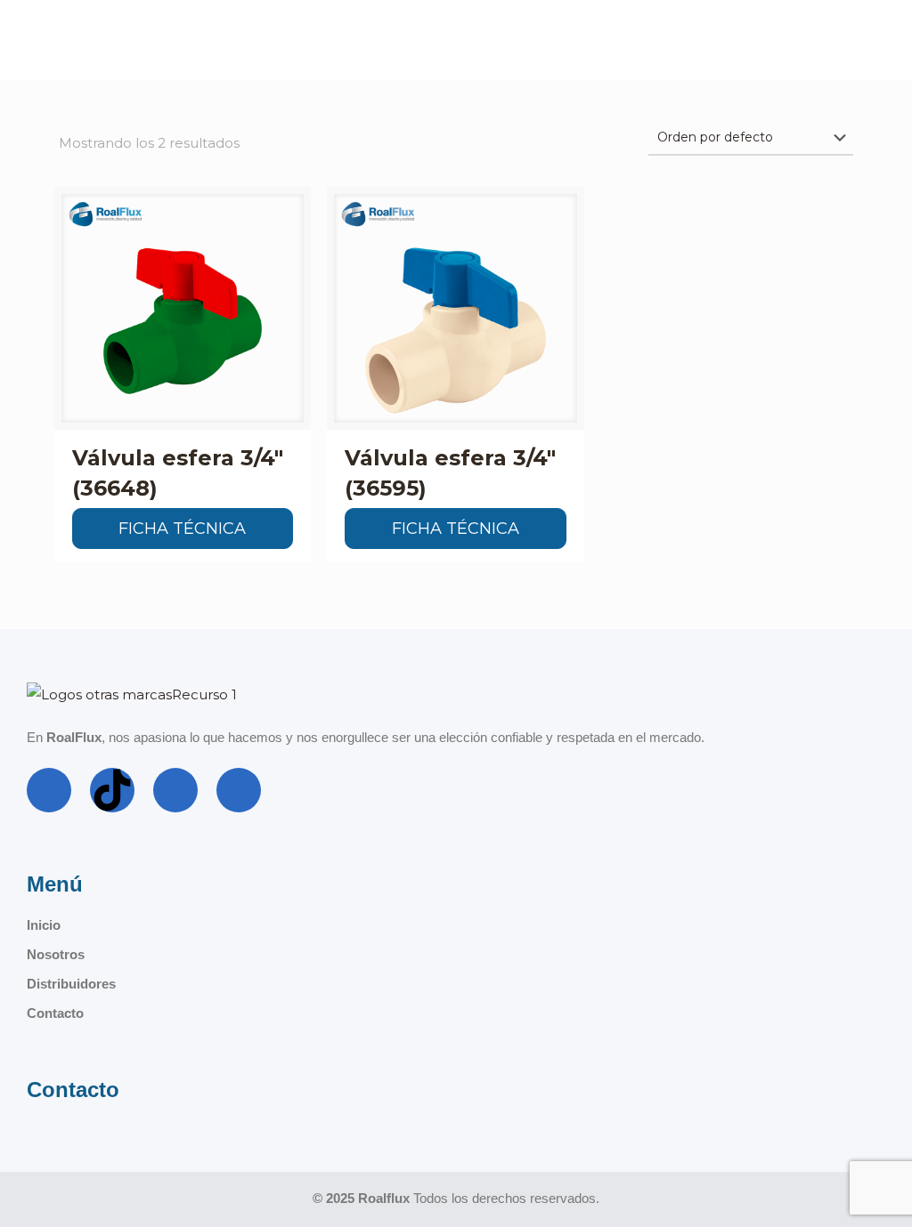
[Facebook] (49, 790)
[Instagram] (175, 790)
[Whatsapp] (238, 790)
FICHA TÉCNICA (182, 528)
